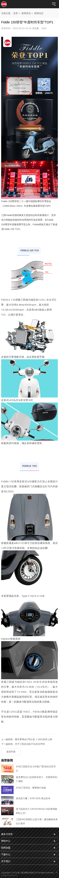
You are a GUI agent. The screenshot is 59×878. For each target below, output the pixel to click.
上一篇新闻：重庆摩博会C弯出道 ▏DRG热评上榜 (26, 739)
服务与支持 (7, 834)
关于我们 (5, 861)
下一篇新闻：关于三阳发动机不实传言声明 (23, 744)
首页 (15, 13)
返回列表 (11, 751)
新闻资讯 (26, 13)
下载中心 (5, 854)
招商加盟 (5, 847)
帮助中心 (5, 841)
